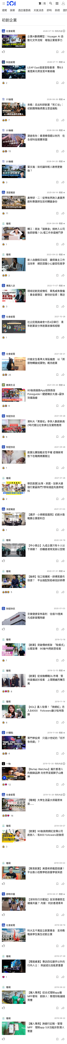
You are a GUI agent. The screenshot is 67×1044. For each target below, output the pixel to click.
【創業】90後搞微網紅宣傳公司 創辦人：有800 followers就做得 (46, 833)
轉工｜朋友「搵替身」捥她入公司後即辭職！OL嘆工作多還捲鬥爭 (46, 230)
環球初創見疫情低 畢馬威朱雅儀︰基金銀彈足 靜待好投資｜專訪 (46, 292)
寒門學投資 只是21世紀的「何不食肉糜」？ (46, 739)
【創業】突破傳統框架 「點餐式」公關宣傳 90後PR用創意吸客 (46, 646)
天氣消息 (39, 10)
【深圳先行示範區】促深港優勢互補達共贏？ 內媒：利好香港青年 (46, 901)
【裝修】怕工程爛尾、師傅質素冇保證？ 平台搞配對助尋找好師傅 (46, 578)
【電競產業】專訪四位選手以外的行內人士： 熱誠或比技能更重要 (46, 963)
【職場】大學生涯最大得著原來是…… (44, 801)
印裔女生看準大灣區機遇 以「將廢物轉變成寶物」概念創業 (46, 361)
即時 (49, 10)
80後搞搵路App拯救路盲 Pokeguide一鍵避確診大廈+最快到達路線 (45, 394)
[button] (57, 52)
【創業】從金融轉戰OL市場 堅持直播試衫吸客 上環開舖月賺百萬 (46, 679)
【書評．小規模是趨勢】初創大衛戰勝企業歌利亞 (46, 516)
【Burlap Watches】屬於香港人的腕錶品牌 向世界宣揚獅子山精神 (45, 773)
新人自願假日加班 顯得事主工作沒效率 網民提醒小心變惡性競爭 (46, 261)
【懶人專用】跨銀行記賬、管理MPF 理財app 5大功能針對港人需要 (45, 1027)
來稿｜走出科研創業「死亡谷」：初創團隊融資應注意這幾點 (45, 106)
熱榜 (57, 10)
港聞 (4, 10)
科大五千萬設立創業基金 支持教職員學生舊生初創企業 (46, 932)
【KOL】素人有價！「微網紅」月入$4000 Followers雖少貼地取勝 (46, 710)
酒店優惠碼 (24, 10)
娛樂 (12, 10)
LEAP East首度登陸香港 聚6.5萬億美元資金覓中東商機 (45, 69)
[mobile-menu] (4, 3)
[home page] (11, 3)
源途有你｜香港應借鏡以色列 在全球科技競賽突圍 (46, 137)
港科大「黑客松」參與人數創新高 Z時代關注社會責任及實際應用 (46, 423)
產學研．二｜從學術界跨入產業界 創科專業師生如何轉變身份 (46, 199)
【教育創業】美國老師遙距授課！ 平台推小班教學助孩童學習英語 (46, 870)
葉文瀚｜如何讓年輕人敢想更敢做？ (44, 168)
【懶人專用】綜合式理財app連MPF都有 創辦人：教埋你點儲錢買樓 (46, 996)
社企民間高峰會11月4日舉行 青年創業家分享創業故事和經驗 (45, 323)
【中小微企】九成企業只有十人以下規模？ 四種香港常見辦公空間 (46, 547)
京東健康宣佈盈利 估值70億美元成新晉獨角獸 (45, 615)
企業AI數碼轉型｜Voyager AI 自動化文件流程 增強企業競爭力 (45, 38)
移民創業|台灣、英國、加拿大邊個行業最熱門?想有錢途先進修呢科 (45, 487)
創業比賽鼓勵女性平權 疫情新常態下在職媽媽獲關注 (45, 454)
